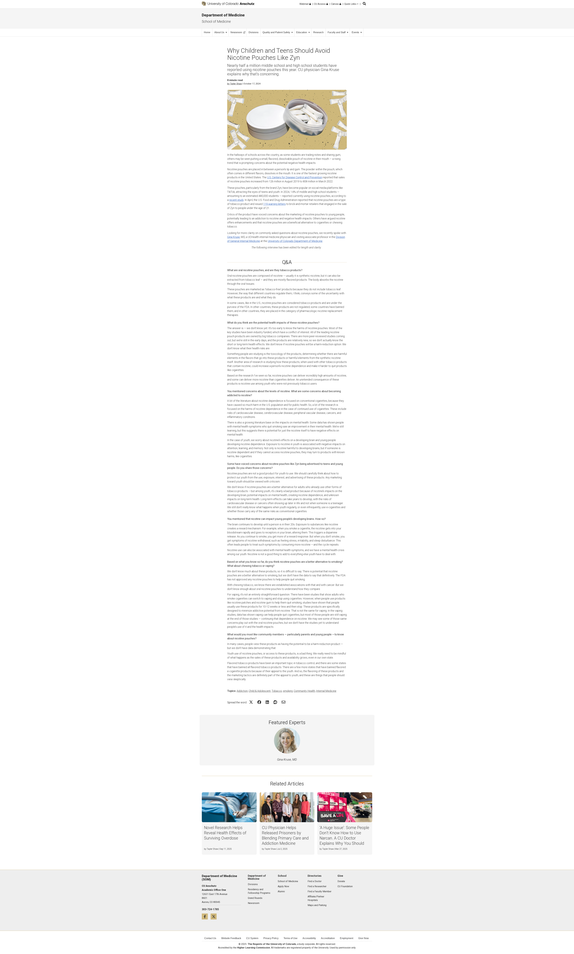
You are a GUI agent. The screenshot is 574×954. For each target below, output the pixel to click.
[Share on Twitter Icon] (251, 702)
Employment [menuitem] (346, 938)
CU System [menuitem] (252, 938)
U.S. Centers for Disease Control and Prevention (294, 177)
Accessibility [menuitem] (309, 938)
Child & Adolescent (260, 690)
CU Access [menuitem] (320, 4)
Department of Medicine (223, 15)
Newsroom (236, 32)
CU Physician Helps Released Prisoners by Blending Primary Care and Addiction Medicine (285, 835)
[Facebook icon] (206, 916)
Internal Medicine (326, 690)
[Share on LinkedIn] (267, 702)
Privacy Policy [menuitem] (270, 938)
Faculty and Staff (336, 32)
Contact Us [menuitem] (210, 938)
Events (355, 32)
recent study (236, 199)
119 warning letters (274, 204)
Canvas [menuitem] (335, 4)
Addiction (242, 690)
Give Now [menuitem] (363, 938)
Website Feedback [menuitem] (231, 938)
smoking (288, 690)
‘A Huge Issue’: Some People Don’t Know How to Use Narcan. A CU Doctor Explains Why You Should (344, 835)
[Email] (283, 702)
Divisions (253, 32)
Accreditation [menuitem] (328, 938)
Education (301, 32)
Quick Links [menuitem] (350, 4)
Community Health (304, 690)
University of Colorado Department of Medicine (295, 241)
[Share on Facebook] (259, 702)
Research (318, 32)
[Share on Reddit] (275, 702)
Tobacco (277, 690)
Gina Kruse (233, 237)
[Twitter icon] (215, 916)
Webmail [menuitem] (304, 4)
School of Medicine (216, 21)
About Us (219, 32)
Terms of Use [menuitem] (290, 938)
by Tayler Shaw (234, 83)
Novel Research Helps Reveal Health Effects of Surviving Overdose (225, 833)
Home (207, 32)
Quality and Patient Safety (276, 32)
